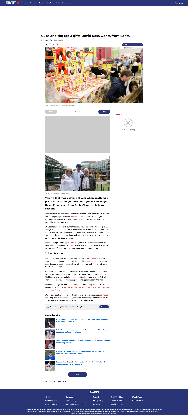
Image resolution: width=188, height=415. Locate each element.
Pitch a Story (71, 401)
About (47, 397)
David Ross (74, 243)
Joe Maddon (91, 258)
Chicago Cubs (75, 217)
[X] (176, 3)
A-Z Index (96, 404)
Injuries (65, 3)
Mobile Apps (137, 397)
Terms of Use (116, 401)
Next (104, 112)
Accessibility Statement (75, 404)
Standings (50, 3)
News (26, 3)
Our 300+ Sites (117, 397)
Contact (96, 397)
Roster (58, 3)
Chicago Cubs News (59, 381)
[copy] (57, 44)
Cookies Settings (117, 404)
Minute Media (34, 409)
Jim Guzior (48, 40)
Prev (51, 112)
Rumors (33, 3)
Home (47, 381)
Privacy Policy (98, 401)
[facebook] (171, 3)
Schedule (41, 3)
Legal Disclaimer (51, 404)
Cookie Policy (137, 401)
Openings (70, 397)
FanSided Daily (51, 401)
